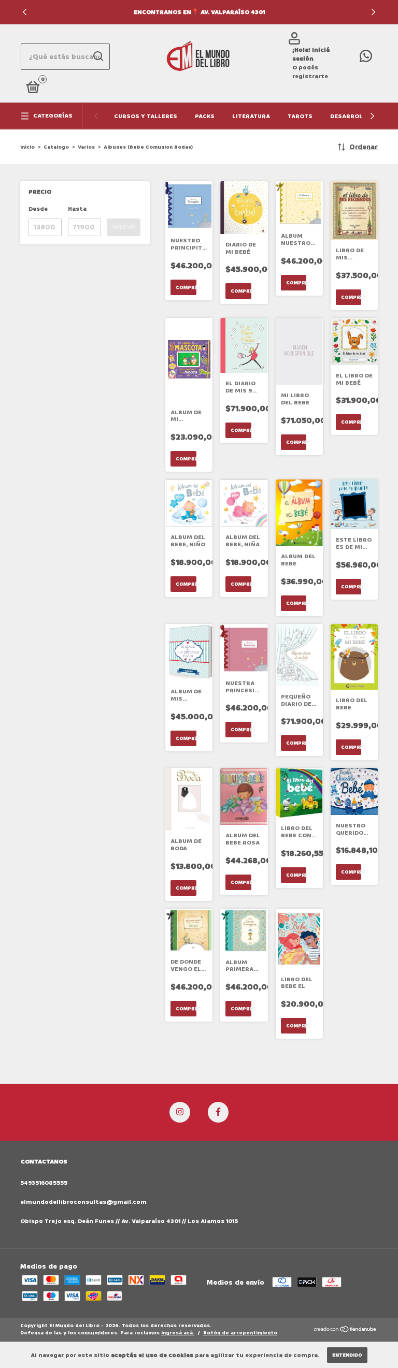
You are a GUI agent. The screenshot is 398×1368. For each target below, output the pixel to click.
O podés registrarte (310, 72)
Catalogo (56, 147)
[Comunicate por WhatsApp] (365, 58)
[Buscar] (97, 56)
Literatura (251, 116)
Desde (38, 209)
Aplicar (123, 227)
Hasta (77, 209)
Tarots (300, 116)
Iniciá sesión (311, 54)
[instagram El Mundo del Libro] (179, 1112)
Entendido (347, 1355)
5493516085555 (43, 1182)
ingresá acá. (177, 1332)
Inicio (27, 147)
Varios (86, 147)
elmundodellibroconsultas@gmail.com (83, 1202)
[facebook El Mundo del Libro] (218, 1112)
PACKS (205, 116)
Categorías (53, 115)
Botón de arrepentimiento (240, 1332)
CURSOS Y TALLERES (145, 116)
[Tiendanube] (345, 1330)
